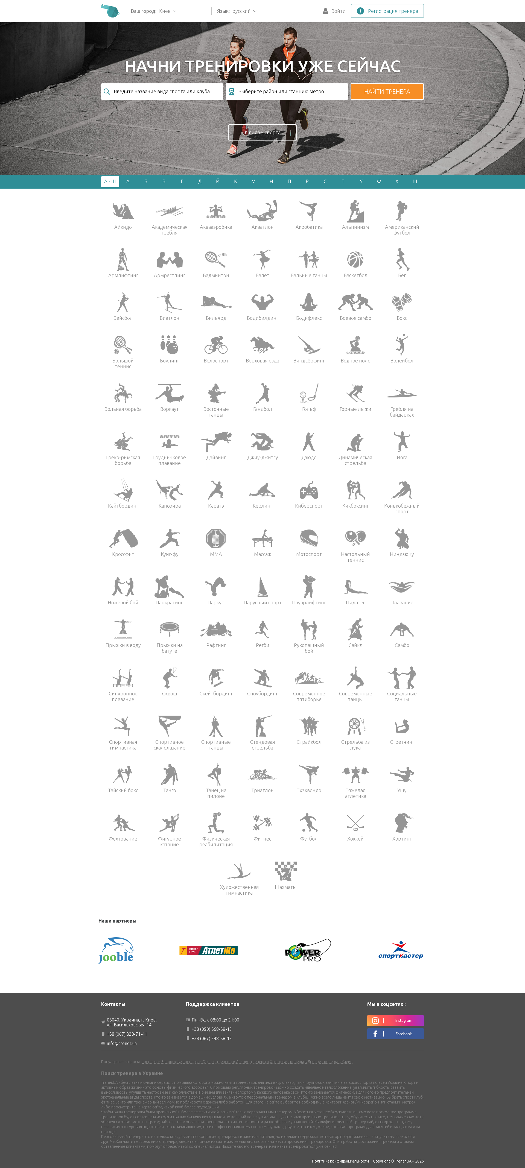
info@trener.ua (122, 1043)
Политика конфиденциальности (340, 1161)
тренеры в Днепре (304, 1061)
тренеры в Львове (233, 1061)
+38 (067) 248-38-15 (212, 1038)
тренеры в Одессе (199, 1061)
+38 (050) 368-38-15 (212, 1029)
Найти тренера (387, 91)
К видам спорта (263, 132)
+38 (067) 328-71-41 (127, 1034)
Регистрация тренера (393, 11)
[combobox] (162, 91)
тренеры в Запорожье (162, 1061)
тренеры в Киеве (337, 1061)
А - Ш (110, 181)
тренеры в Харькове (268, 1061)
